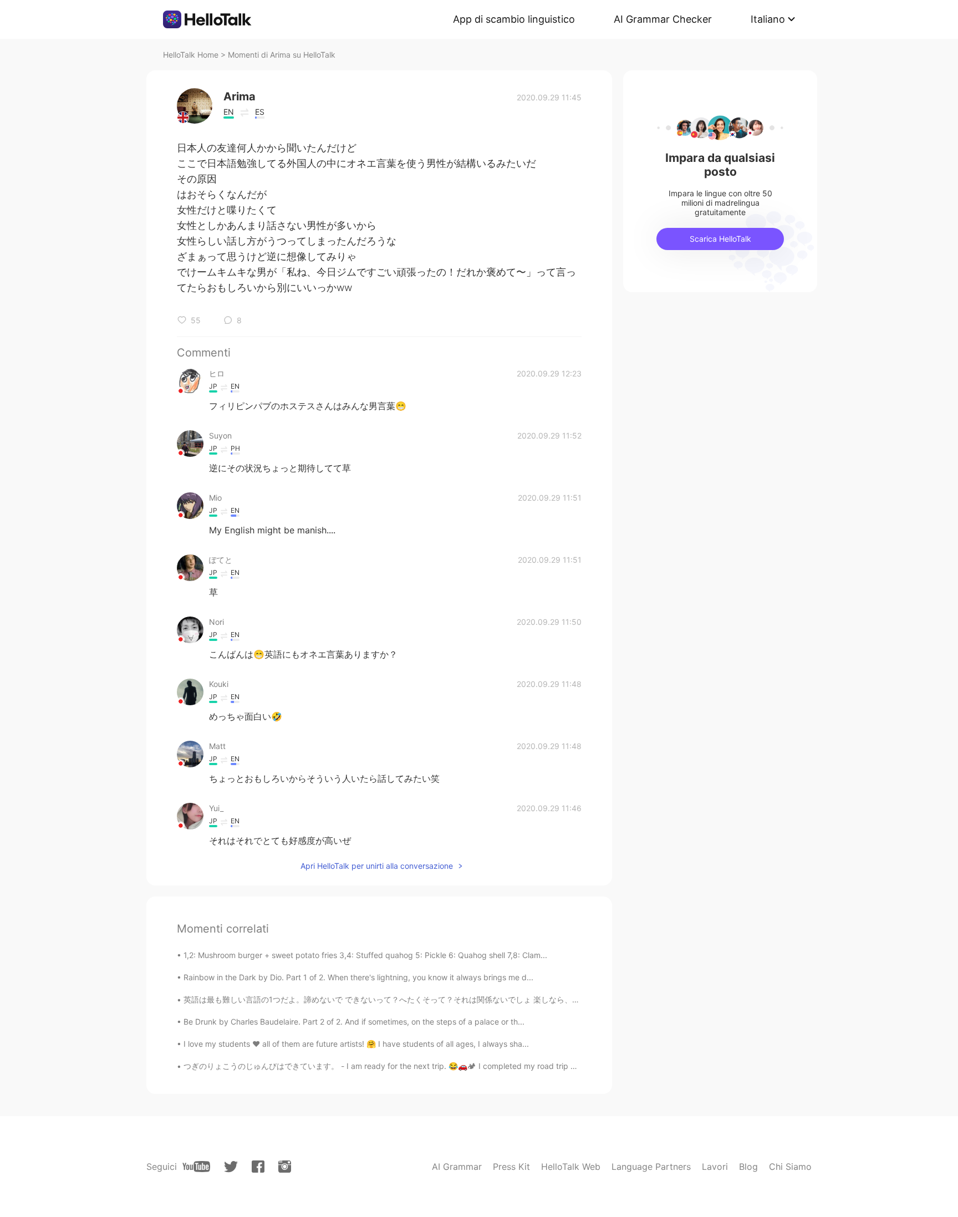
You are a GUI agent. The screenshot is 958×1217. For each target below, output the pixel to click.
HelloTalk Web (570, 1166)
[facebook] (258, 1166)
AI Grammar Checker (663, 19)
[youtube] (196, 1166)
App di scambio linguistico (514, 19)
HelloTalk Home (190, 54)
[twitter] (231, 1167)
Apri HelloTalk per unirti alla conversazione (376, 865)
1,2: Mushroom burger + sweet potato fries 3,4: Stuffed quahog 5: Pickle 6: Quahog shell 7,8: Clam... (365, 955)
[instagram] (284, 1166)
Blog (748, 1166)
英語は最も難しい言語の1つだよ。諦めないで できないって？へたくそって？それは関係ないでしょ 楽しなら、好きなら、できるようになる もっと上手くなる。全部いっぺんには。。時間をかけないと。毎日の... (553, 999)
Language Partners (651, 1166)
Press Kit (511, 1166)
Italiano (768, 19)
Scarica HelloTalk (720, 238)
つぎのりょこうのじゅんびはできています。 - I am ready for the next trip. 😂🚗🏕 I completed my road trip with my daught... (409, 1066)
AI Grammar (457, 1166)
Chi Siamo (790, 1166)
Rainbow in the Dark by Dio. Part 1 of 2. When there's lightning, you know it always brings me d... (358, 977)
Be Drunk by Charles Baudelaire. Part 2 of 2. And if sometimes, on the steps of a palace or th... (354, 1021)
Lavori (715, 1166)
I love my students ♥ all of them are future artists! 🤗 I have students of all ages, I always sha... (356, 1043)
